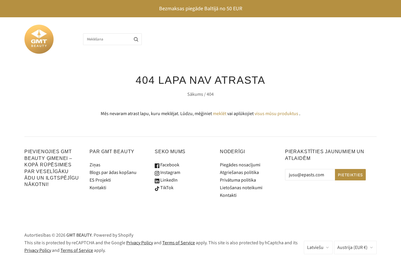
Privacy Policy (139, 243)
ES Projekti (100, 180)
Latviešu (315, 247)
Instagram (169, 172)
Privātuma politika (238, 180)
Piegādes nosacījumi (240, 165)
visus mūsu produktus (276, 113)
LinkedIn (168, 180)
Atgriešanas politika (239, 172)
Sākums (195, 94)
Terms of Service (178, 243)
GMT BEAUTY (79, 235)
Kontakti (98, 188)
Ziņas (95, 165)
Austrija (352, 247)
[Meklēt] (136, 39)
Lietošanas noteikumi (241, 188)
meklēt (219, 113)
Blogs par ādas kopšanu (113, 172)
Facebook (169, 165)
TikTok (166, 188)
